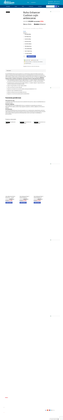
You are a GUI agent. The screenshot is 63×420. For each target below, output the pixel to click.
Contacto (29, 405)
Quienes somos (30, 403)
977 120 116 (6, 405)
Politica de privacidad (31, 406)
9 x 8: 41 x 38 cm (27, 39)
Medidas (25, 32)
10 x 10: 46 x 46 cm (28, 48)
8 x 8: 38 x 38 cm (27, 34)
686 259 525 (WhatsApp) (8, 407)
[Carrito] (58, 6)
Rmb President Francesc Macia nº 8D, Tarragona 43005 (13, 412)
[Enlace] (9, 2)
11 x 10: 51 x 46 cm (28, 53)
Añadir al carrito (31, 56)
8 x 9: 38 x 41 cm (27, 36)
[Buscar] (56, 6)
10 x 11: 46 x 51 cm (28, 51)
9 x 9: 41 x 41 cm (27, 41)
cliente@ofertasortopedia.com (9, 410)
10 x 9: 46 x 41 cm (27, 46)
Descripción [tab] (9, 70)
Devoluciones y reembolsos (32, 408)
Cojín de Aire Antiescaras (35, 66)
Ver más (24, 31)
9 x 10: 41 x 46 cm (27, 43)
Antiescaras (29, 66)
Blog (28, 411)
